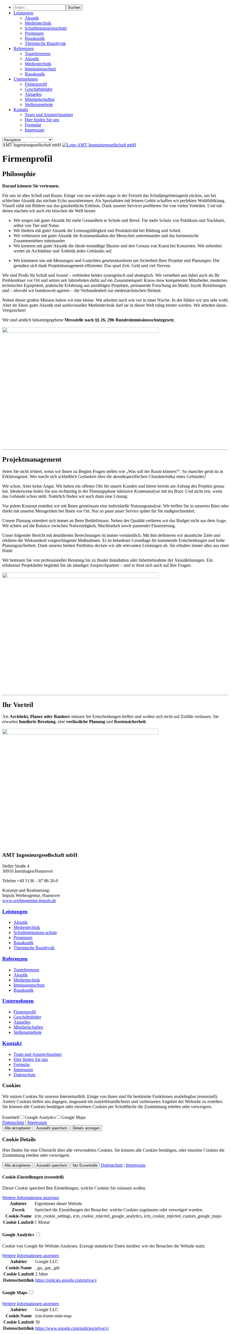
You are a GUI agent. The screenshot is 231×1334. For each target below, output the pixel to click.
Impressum (34, 129)
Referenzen (24, 48)
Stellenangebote (39, 104)
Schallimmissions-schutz (35, 932)
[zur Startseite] (99, 144)
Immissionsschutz (40, 68)
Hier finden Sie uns (42, 119)
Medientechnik (38, 23)
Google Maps (73, 1117)
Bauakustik (35, 38)
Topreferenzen (37, 53)
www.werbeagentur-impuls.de (29, 900)
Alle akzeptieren (18, 1128)
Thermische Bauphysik (45, 43)
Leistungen (23, 12)
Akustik (32, 18)
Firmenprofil (36, 84)
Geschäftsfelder (38, 89)
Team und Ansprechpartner (49, 114)
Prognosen (34, 33)
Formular (33, 124)
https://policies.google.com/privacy (66, 1280)
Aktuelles (33, 94)
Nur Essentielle (85, 1165)
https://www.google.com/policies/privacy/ (72, 1328)
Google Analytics (40, 1117)
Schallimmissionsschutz (46, 28)
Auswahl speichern (51, 1128)
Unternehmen (26, 79)
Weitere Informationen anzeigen (30, 1197)
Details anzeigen (86, 1128)
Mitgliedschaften (39, 99)
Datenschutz (24, 1074)
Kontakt (21, 109)
